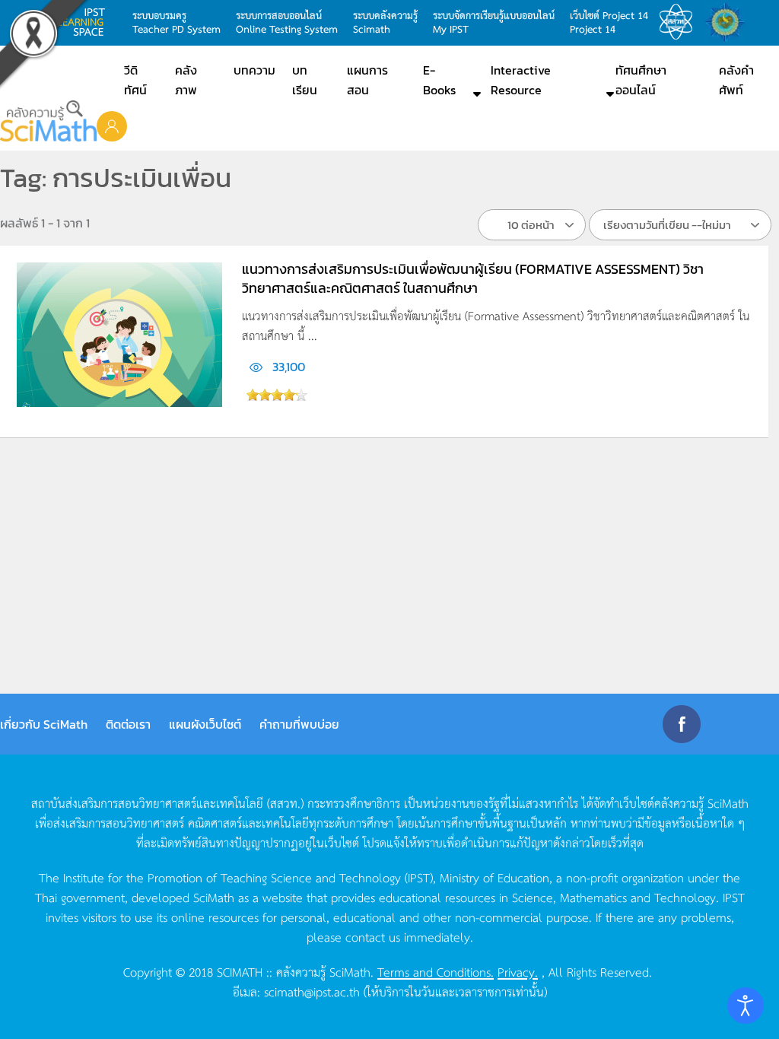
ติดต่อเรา (128, 724)
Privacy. (518, 971)
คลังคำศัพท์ (736, 80)
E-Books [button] (439, 80)
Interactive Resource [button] (521, 80)
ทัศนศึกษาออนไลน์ (640, 80)
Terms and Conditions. (435, 971)
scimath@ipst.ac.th (312, 991)
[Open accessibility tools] (745, 1005)
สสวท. (680, 22)
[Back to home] (48, 120)
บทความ (254, 70)
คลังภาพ (186, 80)
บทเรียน (304, 80)
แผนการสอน (367, 80)
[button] (112, 125)
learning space (85, 22)
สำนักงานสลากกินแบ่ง (728, 22)
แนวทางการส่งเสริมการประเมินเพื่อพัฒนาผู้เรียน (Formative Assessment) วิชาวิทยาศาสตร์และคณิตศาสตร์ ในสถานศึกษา (473, 278)
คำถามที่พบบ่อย (299, 724)
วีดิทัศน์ (135, 80)
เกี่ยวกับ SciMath (43, 724)
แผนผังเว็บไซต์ (205, 724)
